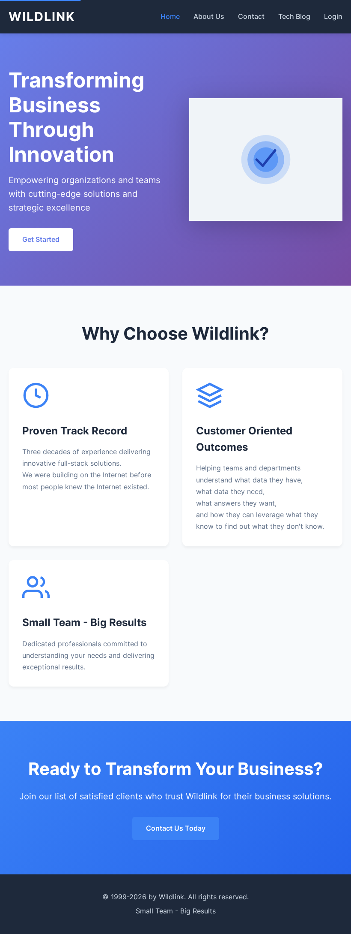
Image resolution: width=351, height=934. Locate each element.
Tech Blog (294, 16)
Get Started (40, 239)
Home (170, 16)
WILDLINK (42, 16)
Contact (251, 16)
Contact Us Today (175, 828)
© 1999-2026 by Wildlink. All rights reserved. (175, 896)
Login (333, 16)
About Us (208, 16)
